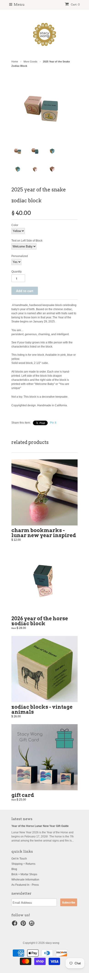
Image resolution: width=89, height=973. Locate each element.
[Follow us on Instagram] (32, 925)
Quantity (16, 271)
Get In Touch (19, 858)
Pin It (53, 422)
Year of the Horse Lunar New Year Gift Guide (40, 826)
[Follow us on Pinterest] (24, 925)
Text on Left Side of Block (26, 240)
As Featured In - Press (25, 884)
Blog (14, 869)
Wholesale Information (25, 879)
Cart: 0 (75, 4)
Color (14, 225)
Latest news (21, 819)
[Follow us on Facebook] (15, 925)
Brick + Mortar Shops (24, 874)
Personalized (19, 256)
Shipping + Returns (23, 863)
